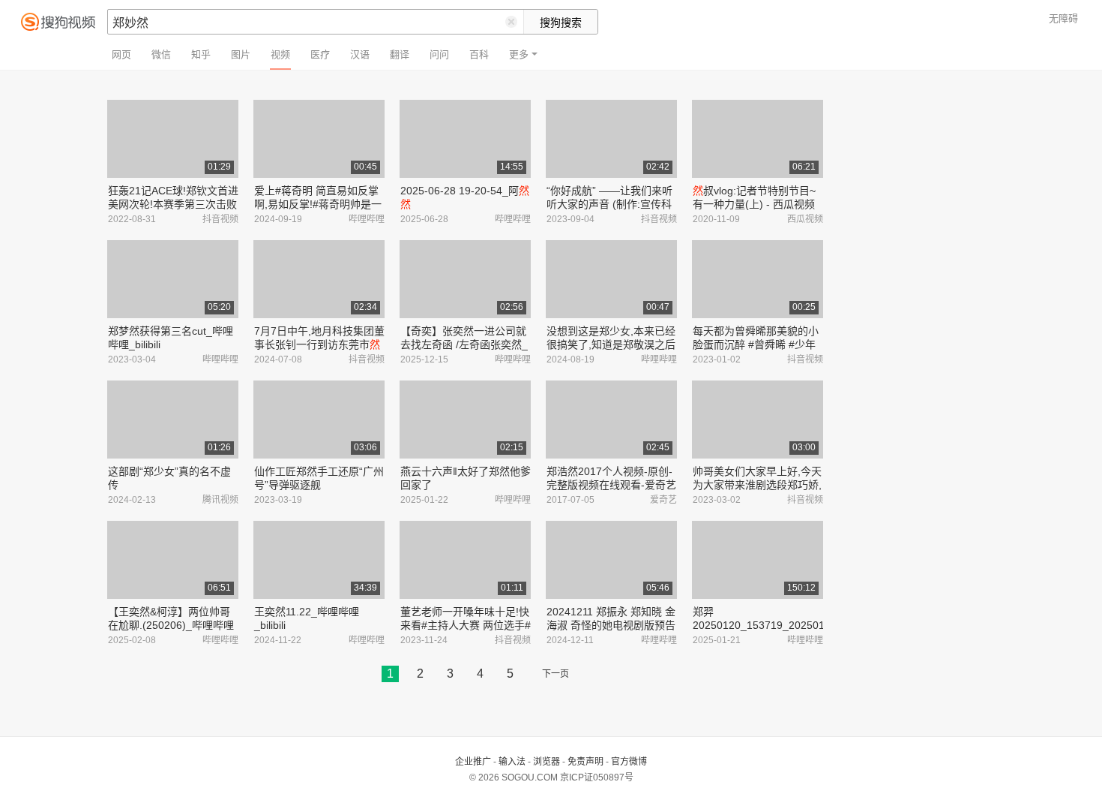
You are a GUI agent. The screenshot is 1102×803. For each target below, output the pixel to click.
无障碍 (1063, 18)
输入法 (512, 761)
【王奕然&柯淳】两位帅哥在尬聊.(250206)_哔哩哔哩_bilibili (171, 625)
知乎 (201, 54)
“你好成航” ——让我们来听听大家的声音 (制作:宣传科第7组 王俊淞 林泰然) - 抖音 (612, 204)
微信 (161, 54)
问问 (439, 54)
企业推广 (473, 761)
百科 (479, 54)
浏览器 (546, 761)
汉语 (360, 54)
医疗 (320, 54)
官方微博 (629, 761)
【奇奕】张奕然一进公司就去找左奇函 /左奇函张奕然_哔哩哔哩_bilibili (464, 344)
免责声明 (585, 761)
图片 (240, 54)
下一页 (555, 674)
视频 (280, 54)
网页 (121, 54)
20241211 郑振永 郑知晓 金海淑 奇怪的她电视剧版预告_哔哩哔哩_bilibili (611, 625)
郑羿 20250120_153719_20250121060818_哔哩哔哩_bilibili (786, 625)
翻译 (399, 54)
